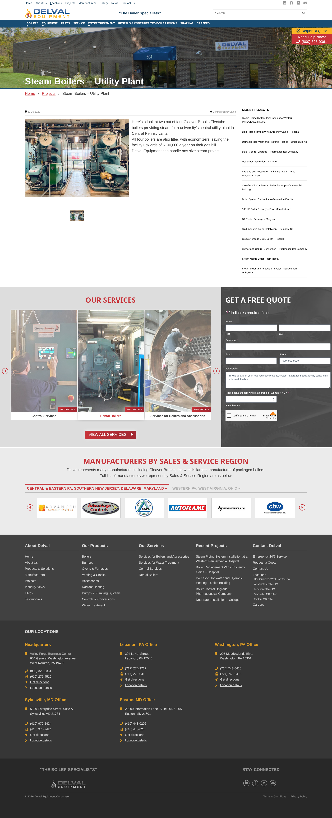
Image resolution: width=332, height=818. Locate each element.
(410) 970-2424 (40, 723)
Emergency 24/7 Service (270, 556)
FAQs (29, 593)
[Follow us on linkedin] (283, 3)
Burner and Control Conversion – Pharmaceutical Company (274, 248)
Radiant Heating (93, 587)
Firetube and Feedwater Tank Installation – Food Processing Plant (268, 173)
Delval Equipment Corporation (52, 796)
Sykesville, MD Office (265, 594)
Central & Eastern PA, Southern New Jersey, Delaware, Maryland (96, 488)
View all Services (108, 434)
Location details (41, 688)
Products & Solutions (39, 568)
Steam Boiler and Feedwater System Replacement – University (270, 270)
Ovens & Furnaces (95, 568)
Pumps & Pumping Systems (101, 593)
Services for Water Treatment (159, 562)
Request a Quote (314, 31)
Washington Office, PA (266, 584)
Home (30, 93)
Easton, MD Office (264, 599)
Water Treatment (101, 23)
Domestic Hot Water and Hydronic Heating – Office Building (274, 141)
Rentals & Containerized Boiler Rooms (147, 23)
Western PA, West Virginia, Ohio (205, 488)
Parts (65, 23)
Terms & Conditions (274, 796)
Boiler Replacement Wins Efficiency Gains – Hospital (270, 131)
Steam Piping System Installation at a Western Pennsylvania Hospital (267, 120)
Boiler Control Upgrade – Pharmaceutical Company (270, 151)
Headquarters (38, 644)
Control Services (150, 568)
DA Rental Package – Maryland (259, 219)
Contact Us (260, 568)
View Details (68, 409)
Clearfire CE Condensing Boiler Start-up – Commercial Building (272, 187)
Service (79, 23)
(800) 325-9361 (314, 42)
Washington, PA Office (236, 644)
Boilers (32, 23)
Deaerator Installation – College (259, 161)
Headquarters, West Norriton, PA (272, 579)
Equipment (50, 23)
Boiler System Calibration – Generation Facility (267, 199)
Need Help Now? (312, 37)
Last (281, 334)
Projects (49, 93)
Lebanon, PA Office (138, 644)
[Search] (303, 13)
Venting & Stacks (93, 575)
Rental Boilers (148, 575)
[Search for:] (256, 13)
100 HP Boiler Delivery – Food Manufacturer (266, 209)
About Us (31, 562)
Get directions (39, 682)
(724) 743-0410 (230, 668)
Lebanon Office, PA (264, 589)
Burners (87, 562)
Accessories (90, 581)
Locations (259, 575)
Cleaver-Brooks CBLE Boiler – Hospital (263, 238)
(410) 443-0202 (135, 723)
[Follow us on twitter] (297, 3)
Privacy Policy (298, 796)
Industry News (35, 587)
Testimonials (33, 599)
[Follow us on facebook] (290, 3)
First (227, 334)
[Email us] (304, 3)
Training (187, 23)
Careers (203, 23)
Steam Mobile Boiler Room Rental (260, 258)
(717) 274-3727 (135, 668)
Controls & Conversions (98, 599)
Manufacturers (35, 575)
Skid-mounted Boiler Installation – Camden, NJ (267, 229)
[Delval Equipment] (72, 13)
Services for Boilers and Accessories (164, 556)
